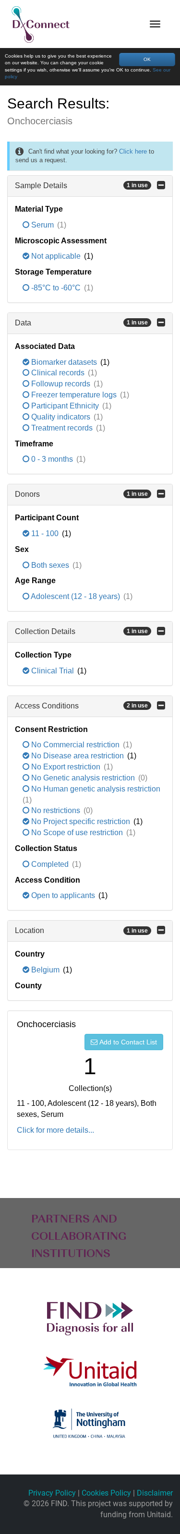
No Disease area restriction (77, 756)
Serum (42, 225)
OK (147, 59)
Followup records (60, 384)
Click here (133, 151)
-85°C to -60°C (56, 288)
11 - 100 (44, 533)
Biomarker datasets (64, 362)
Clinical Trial (52, 671)
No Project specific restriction (80, 821)
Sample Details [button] (81, 185)
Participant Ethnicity (65, 406)
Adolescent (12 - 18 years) (75, 596)
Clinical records (57, 373)
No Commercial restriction (75, 745)
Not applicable (56, 256)
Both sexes (50, 565)
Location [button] (81, 930)
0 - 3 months (52, 459)
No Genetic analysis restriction (83, 778)
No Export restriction (65, 767)
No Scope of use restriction (77, 832)
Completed (50, 864)
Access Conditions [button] (81, 706)
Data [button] (81, 323)
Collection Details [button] (81, 631)
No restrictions (55, 810)
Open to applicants (63, 895)
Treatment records (62, 428)
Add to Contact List (128, 1042)
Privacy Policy (52, 1493)
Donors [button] (81, 494)
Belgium (45, 970)
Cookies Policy (106, 1493)
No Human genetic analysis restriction (94, 789)
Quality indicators (60, 417)
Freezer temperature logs (74, 395)
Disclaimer (155, 1493)
